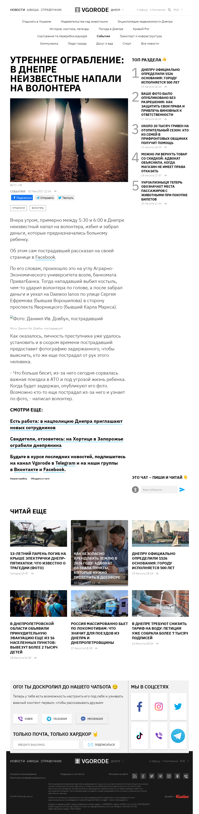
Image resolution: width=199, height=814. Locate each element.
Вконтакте (26, 469)
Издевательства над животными (84, 21)
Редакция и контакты (72, 774)
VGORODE (95, 761)
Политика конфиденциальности (27, 778)
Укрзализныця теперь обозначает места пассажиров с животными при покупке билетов (164, 190)
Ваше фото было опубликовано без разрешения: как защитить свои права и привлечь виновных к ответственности (163, 104)
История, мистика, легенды (69, 29)
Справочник (51, 9)
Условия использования (23, 774)
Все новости (150, 43)
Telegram (65, 463)
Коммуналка (49, 43)
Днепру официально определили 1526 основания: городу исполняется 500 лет (160, 76)
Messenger (95, 719)
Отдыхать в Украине (36, 21)
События (103, 36)
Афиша (33, 9)
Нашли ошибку (18, 478)
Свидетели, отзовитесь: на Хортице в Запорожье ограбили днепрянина (66, 442)
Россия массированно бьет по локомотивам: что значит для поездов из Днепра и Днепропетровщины (99, 633)
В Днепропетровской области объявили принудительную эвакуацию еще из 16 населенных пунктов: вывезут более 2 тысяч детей (34, 637)
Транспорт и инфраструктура (141, 36)
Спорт (127, 43)
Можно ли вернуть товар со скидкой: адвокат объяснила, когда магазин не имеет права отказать (164, 162)
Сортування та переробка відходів (62, 36)
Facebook (45, 257)
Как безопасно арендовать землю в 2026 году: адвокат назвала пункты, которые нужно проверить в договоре (97, 565)
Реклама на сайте (118, 774)
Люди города (77, 43)
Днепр (115, 761)
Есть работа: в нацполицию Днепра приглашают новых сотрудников (66, 424)
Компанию (159, 9)
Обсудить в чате (40, 478)
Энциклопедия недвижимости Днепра (145, 21)
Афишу (143, 9)
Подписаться (105, 744)
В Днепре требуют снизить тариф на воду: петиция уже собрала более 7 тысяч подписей (160, 630)
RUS (176, 9)
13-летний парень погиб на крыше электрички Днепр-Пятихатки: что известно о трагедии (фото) (38, 560)
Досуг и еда (104, 43)
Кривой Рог (141, 29)
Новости (17, 9)
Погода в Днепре (111, 29)
